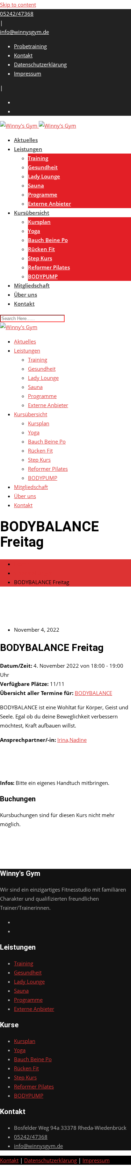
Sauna (36, 185)
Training (38, 158)
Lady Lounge (44, 176)
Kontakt (23, 55)
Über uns (25, 294)
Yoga (34, 230)
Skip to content (18, 4)
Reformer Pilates (49, 267)
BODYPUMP (43, 276)
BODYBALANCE (93, 692)
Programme (42, 194)
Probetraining (30, 46)
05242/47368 (17, 13)
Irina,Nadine (72, 739)
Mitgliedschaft (32, 285)
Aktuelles (26, 139)
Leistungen (28, 149)
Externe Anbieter (49, 203)
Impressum (27, 73)
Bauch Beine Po (48, 239)
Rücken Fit (41, 249)
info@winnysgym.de (24, 31)
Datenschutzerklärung (40, 64)
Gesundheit (43, 167)
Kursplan (39, 221)
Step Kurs (40, 258)
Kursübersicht (31, 212)
